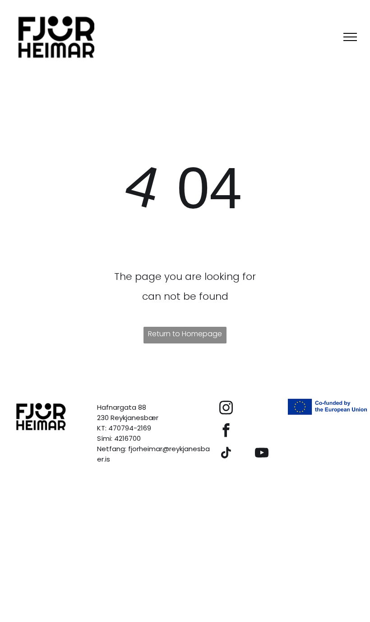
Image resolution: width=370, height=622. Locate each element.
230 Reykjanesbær (127, 417)
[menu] (350, 37)
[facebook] (226, 431)
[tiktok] (226, 454)
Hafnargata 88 (121, 407)
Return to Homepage (185, 334)
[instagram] (226, 409)
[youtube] (261, 454)
